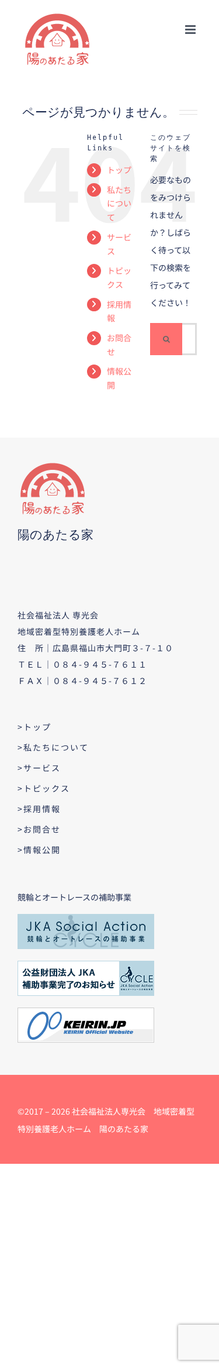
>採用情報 (39, 808)
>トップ (34, 727)
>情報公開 (39, 849)
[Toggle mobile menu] (191, 29)
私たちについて (119, 204)
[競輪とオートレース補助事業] (86, 918)
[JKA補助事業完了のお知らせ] (86, 965)
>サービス (39, 768)
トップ (119, 170)
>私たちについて (53, 747)
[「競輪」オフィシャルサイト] (86, 1012)
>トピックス (44, 788)
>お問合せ (39, 829)
